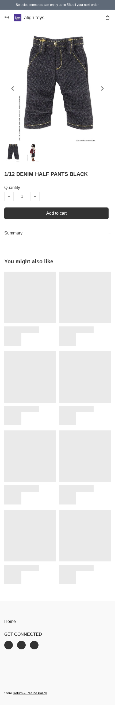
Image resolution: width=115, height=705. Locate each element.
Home (10, 621)
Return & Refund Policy (30, 693)
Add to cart (56, 213)
